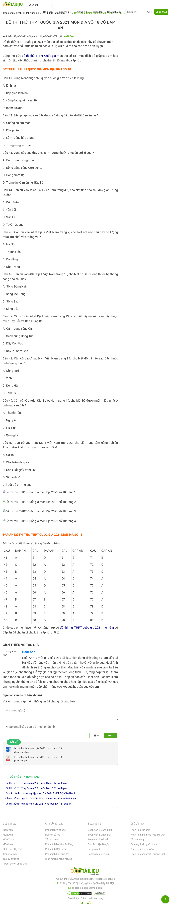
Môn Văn (8, 829)
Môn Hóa (8, 844)
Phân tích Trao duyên (142, 849)
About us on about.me (15, 863)
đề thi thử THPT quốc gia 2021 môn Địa (87, 627)
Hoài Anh (28, 652)
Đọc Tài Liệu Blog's (98, 844)
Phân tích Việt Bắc (55, 829)
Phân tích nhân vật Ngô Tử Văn (147, 834)
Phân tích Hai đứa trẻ (57, 854)
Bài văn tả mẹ (52, 834)
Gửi (110, 735)
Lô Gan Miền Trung (98, 854)
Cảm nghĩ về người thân (143, 844)
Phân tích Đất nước (56, 849)
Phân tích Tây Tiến (13, 849)
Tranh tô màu (10, 854)
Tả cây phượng (11, 858)
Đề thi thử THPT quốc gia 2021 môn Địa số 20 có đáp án (37, 788)
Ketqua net (94, 849)
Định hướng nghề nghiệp (58, 858)
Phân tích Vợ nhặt (140, 829)
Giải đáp (98, 11)
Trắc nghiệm (114, 11)
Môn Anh (8, 834)
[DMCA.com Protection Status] (79, 894)
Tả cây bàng (137, 839)
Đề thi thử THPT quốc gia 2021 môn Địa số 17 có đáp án (37, 783)
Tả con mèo (52, 839)
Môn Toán (8, 839)
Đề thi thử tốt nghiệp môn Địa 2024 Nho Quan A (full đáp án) (39, 803)
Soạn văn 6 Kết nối (98, 839)
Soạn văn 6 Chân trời (99, 834)
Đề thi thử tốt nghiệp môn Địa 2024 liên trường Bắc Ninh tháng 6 (41, 798)
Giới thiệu (73, 898)
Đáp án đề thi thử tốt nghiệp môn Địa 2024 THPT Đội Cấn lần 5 (40, 793)
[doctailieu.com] (85, 871)
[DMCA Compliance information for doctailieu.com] (98, 894)
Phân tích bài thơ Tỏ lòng (59, 844)
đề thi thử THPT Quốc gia (39, 55)
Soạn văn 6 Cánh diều (100, 829)
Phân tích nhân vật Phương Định (147, 854)
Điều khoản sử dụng (92, 898)
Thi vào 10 (81, 11)
